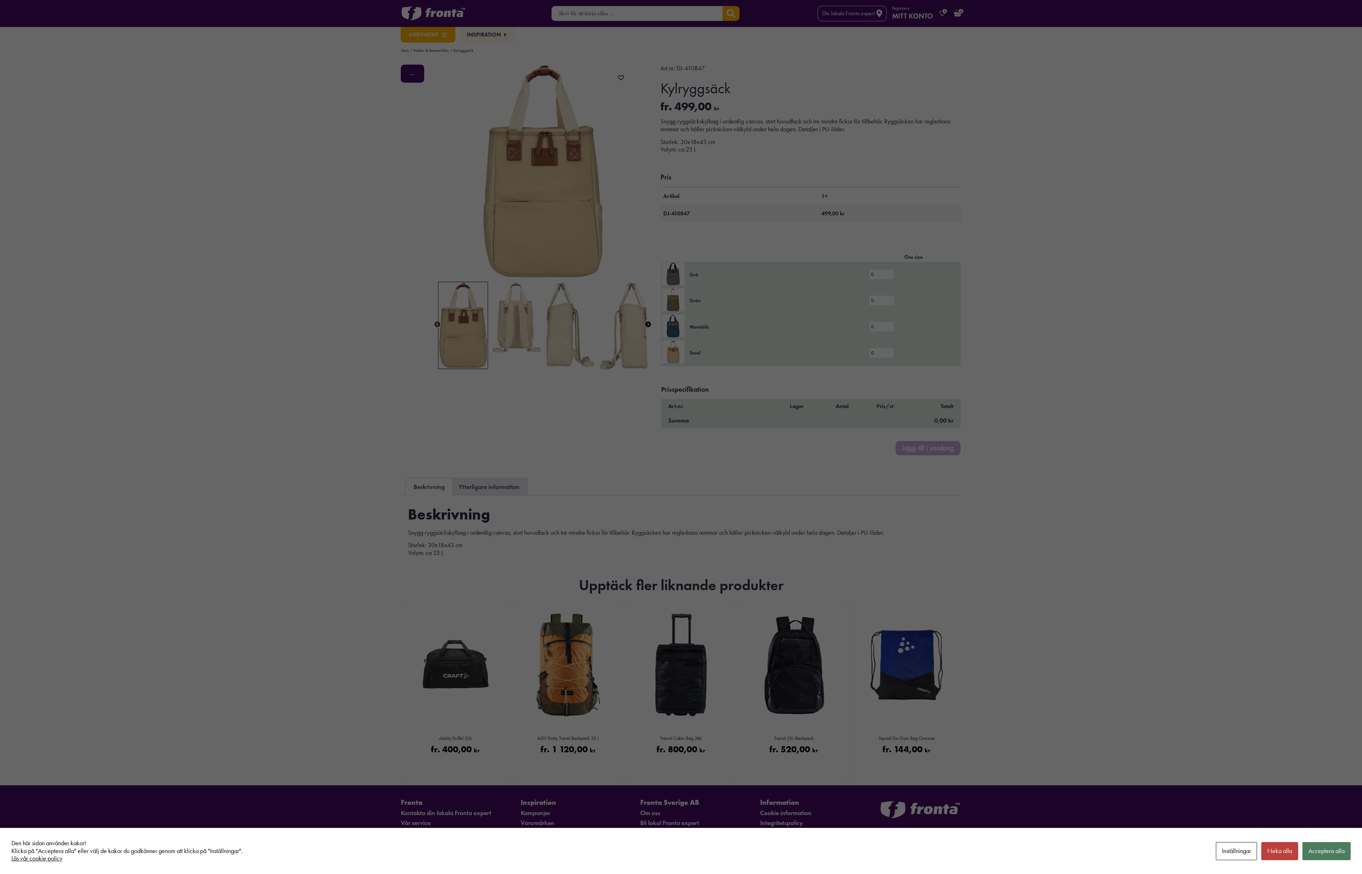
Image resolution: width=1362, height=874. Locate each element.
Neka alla (1279, 851)
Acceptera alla (1326, 851)
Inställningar (1236, 851)
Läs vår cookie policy (36, 858)
